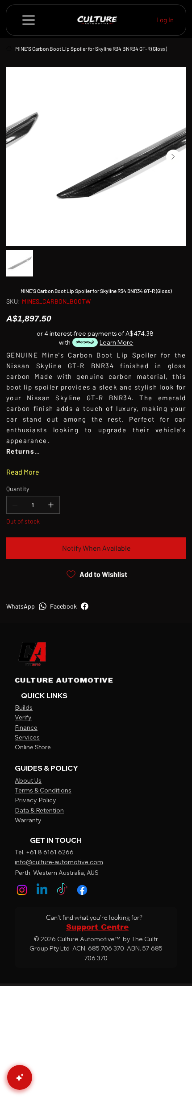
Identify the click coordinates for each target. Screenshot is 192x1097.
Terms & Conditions (43, 790)
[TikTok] (62, 890)
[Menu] (29, 20)
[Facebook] (82, 890)
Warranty (28, 820)
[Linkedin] (42, 890)
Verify (23, 717)
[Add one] (51, 505)
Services (27, 737)
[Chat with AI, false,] (19, 1077)
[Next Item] (173, 157)
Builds (24, 707)
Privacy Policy (35, 800)
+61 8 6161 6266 (50, 852)
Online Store (33, 747)
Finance (26, 727)
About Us (28, 780)
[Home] (9, 48)
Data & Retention (39, 810)
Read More (22, 471)
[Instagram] (22, 890)
